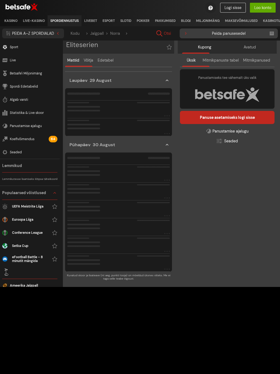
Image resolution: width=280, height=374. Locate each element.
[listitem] (11, 20)
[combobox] (201, 33)
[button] (30, 226)
